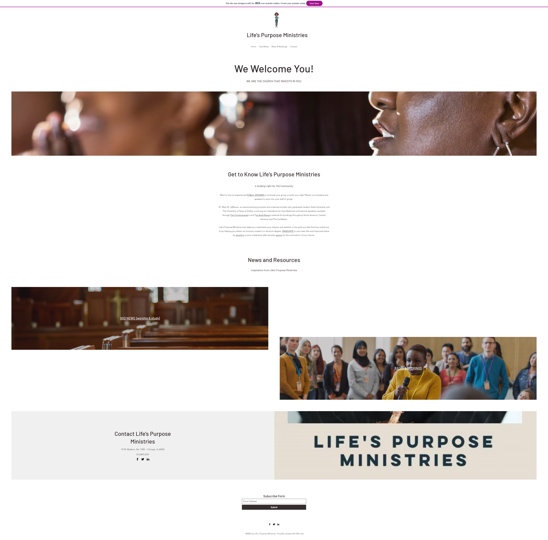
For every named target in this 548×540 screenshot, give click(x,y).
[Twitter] (143, 459)
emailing (240, 235)
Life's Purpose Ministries (277, 34)
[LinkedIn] (148, 459)
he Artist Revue (263, 215)
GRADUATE (288, 231)
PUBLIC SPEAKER (255, 195)
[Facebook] (137, 459)
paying (279, 235)
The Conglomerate (239, 215)
